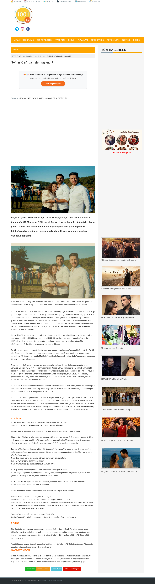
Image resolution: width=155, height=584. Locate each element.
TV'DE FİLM (60, 40)
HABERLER (96, 2)
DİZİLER (136, 40)
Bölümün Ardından (37, 56)
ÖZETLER (126, 40)
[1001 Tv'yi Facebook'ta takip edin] (28, 29)
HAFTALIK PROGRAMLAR (23, 40)
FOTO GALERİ (113, 40)
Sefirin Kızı (15, 98)
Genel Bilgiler (57, 569)
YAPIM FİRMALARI (65, 2)
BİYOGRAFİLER (97, 40)
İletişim (59, 580)
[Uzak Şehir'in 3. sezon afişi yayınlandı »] (121, 305)
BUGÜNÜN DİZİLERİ (33, 2)
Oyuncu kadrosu (43, 569)
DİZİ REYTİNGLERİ (44, 40)
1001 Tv (15, 56)
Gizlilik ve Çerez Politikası (48, 580)
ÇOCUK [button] (71, 40)
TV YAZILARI (83, 40)
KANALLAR (49, 2)
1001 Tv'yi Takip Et (53, 84)
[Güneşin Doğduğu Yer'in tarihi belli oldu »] (121, 247)
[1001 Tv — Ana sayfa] (23, 15)
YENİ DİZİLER (81, 2)
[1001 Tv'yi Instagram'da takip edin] (22, 29)
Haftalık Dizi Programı (72, 569)
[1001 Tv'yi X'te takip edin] (17, 29)
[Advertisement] (89, 20)
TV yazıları (24, 56)
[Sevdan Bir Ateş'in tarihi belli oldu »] (121, 276)
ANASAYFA (17, 2)
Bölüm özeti (30, 569)
